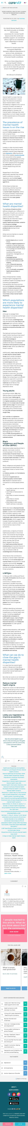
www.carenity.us (9, 1113)
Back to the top (21, 1078)
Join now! (14, 932)
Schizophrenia (8, 1068)
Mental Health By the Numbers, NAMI (14, 773)
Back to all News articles (10, 7)
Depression (7, 1062)
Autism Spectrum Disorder (12, 1073)
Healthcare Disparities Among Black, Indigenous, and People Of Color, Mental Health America (14, 769)
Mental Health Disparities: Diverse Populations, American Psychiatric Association (14, 777)
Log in (20, 1124)
